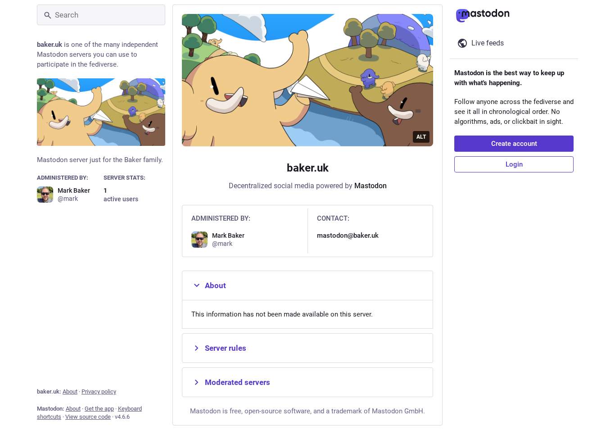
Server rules (225, 348)
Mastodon (370, 185)
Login (514, 164)
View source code (88, 416)
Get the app (99, 408)
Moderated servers (237, 382)
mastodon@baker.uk (348, 235)
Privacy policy (98, 391)
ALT (421, 137)
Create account (514, 144)
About (70, 391)
